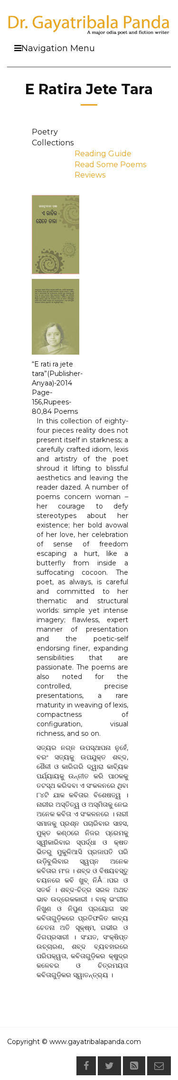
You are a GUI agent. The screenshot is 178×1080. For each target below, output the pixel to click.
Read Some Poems (110, 164)
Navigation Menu (58, 48)
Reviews (90, 174)
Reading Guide (103, 153)
